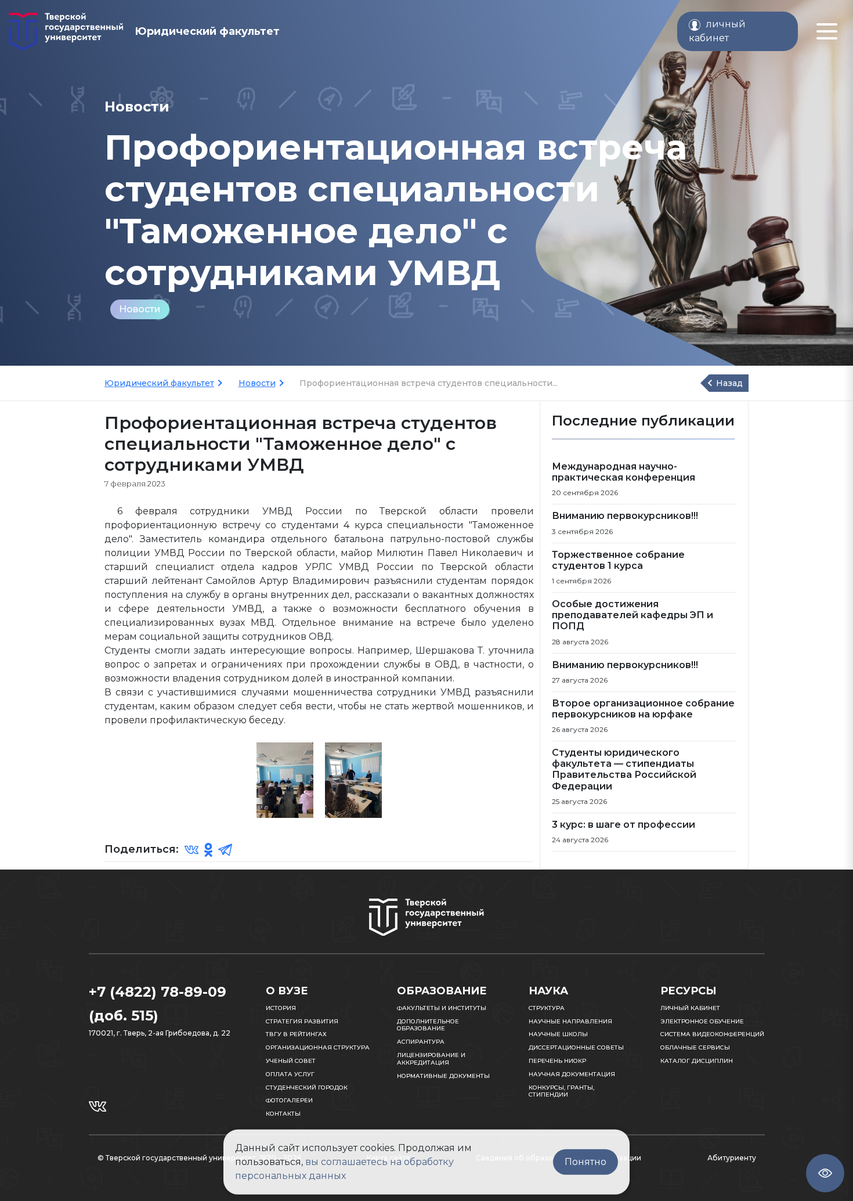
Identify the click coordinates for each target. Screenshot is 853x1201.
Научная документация (572, 1074)
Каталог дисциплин (696, 1061)
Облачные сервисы (695, 1047)
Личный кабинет (690, 1008)
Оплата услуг (290, 1074)
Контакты (283, 1113)
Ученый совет (291, 1061)
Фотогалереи (289, 1100)
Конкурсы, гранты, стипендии (561, 1091)
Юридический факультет (159, 383)
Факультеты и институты (441, 1008)
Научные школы (558, 1034)
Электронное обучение (702, 1021)
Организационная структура (318, 1047)
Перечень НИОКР (557, 1061)
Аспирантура (420, 1041)
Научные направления (570, 1021)
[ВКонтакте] (191, 849)
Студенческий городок (307, 1087)
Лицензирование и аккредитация (431, 1058)
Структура (547, 1008)
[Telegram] (225, 849)
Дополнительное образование (428, 1025)
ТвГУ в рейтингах (296, 1034)
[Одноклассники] (208, 849)
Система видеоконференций (712, 1034)
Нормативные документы (443, 1076)
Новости (140, 309)
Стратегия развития (302, 1021)
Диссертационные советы (576, 1047)
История (281, 1008)
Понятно (585, 1161)
